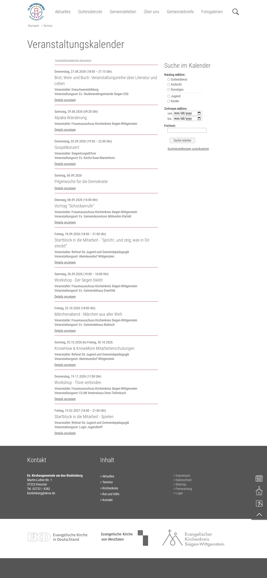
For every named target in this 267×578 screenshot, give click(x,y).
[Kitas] (259, 503)
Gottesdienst (178, 79)
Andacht (176, 84)
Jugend (175, 96)
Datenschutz (184, 480)
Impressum (183, 475)
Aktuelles (63, 11)
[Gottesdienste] (259, 490)
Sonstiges (177, 89)
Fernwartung (184, 489)
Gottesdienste (90, 11)
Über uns (151, 11)
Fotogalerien (212, 11)
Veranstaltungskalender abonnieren (73, 60)
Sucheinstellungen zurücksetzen (188, 149)
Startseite (33, 26)
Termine (107, 482)
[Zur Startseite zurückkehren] (36, 5)
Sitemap (181, 484)
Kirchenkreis (110, 488)
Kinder (174, 101)
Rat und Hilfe (110, 494)
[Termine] (259, 478)
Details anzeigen (65, 100)
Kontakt (107, 500)
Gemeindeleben (123, 11)
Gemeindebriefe (180, 11)
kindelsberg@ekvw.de (41, 493)
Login (179, 493)
